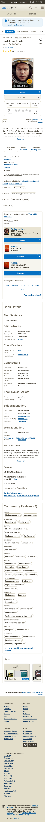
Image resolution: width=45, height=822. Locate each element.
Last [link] (22, 290)
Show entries (11, 220)
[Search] (30, 7)
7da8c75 (16, 818)
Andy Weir (9, 47)
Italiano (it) (8, 776)
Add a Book (27, 739)
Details (33, 31)
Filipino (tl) (8, 796)
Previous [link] (15, 285)
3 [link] (28, 285)
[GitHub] (34, 745)
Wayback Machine (29, 813)
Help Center (27, 731)
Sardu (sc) (8, 786)
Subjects (26, 714)
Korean (5, 184)
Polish (23, 181)
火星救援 (14, 263)
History (40, 122)
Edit (4, 121)
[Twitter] (30, 745)
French (12, 184)
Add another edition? (32, 295)
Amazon (7, 167)
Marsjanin (15, 246)
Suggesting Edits (29, 736)
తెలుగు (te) (7, 788)
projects (10, 813)
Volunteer (7, 709)
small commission (16, 175)
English (36, 181)
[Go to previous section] (2, 31)
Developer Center (10, 731)
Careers (7, 714)
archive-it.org (24, 814)
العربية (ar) (7, 756)
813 (19, 350)
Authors (26, 711)
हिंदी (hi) (6, 771)
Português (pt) (9, 781)
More (8, 170)
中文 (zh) (7, 793)
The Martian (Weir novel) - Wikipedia (21, 495)
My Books (11, 14)
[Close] (38, 20)
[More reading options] (39, 256)
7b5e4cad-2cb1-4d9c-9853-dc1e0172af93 (19, 438)
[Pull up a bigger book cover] (22, 87)
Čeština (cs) (8, 758)
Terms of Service (10, 719)
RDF (23, 692)
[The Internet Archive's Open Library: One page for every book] (9, 7)
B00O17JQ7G (22, 419)
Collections (27, 716)
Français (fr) (8, 768)
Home (25, 706)
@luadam (40, 679)
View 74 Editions (22, 31)
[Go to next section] (42, 31)
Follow (25, 679)
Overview (10, 31)
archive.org (11, 814)
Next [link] (37, 285)
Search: (6, 223)
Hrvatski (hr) (8, 773)
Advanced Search (30, 719)
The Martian (20, 38)
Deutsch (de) (9, 761)
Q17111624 (22, 440)
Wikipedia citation (39, 693)
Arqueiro (23, 150)
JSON (28, 692)
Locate (22, 92)
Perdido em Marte (18, 229)
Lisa (15, 479)
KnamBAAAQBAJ (24, 416)
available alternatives (16, 25)
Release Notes (28, 741)
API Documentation (11, 734)
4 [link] (32, 285)
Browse (32, 14)
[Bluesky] (25, 745)
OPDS (33, 692)
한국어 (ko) (8, 778)
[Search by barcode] (36, 7)
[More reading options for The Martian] (39, 97)
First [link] (7, 285)
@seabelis (12, 679)
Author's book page (13, 493)
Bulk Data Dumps (10, 736)
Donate (23, 2)
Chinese (29, 181)
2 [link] (24, 285)
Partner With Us (9, 711)
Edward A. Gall (37, 120)
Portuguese (36, 150)
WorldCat (7, 160)
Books (25, 709)
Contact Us (27, 734)
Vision (6, 706)
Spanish (18, 184)
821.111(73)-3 (23, 355)
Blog (5, 716)
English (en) (8, 763)
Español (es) (8, 766)
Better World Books (11, 164)
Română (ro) (8, 783)
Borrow (20, 257)
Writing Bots (8, 739)
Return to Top (28, 721)
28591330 (22, 421)
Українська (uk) (10, 791)
